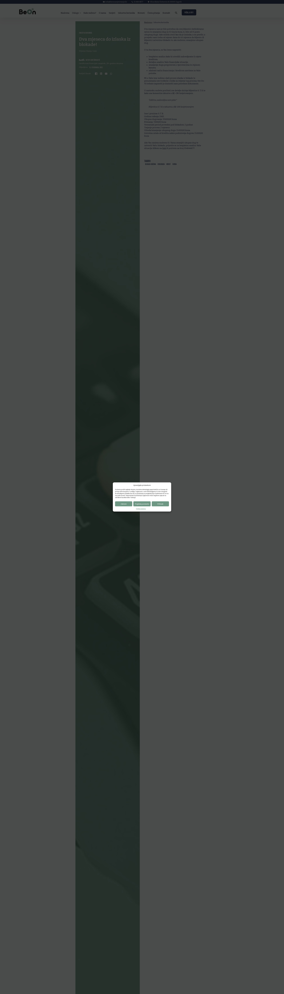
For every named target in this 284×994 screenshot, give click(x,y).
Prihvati (160, 504)
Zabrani (124, 504)
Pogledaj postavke (142, 504)
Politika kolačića (141, 509)
